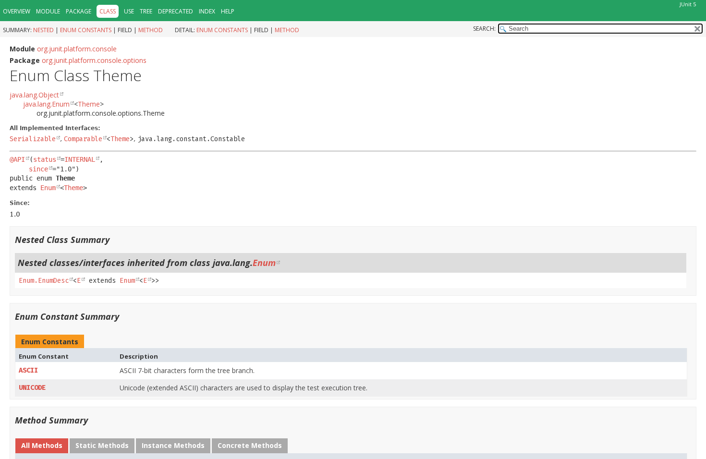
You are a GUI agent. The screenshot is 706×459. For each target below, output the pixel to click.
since (38, 169)
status (44, 159)
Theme (89, 104)
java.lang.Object (34, 94)
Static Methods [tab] (102, 445)
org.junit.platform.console (77, 48)
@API (17, 159)
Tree (146, 11)
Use (129, 11)
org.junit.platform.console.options (94, 60)
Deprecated (175, 11)
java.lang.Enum (46, 104)
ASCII (28, 370)
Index (207, 11)
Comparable (83, 139)
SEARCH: (484, 28)
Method (150, 30)
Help (227, 11)
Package (78, 11)
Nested (43, 30)
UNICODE (32, 388)
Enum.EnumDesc (44, 281)
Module (48, 11)
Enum (48, 188)
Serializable (33, 139)
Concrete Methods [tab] (250, 445)
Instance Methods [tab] (173, 445)
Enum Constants (85, 30)
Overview (16, 11)
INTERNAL (79, 159)
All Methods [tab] (41, 445)
